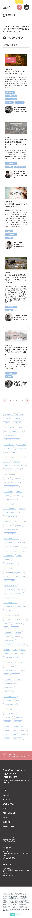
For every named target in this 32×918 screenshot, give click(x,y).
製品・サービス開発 (9, 581)
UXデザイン (20, 572)
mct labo (18, 632)
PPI (22, 431)
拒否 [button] (19, 914)
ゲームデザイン (17, 636)
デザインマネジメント (10, 696)
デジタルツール (8, 662)
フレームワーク (8, 619)
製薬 (5, 431)
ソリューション (17, 495)
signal (25, 521)
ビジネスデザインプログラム (11, 615)
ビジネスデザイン (9, 444)
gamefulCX (15, 628)
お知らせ (6, 636)
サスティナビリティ (9, 427)
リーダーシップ (8, 709)
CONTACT (7, 822)
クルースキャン (22, 606)
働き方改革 (16, 461)
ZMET (6, 465)
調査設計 (23, 734)
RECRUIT (7, 817)
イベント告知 (21, 444)
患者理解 (21, 427)
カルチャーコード (9, 606)
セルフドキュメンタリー (10, 683)
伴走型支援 (19, 717)
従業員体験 (7, 521)
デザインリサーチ (18, 478)
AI (23, 547)
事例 (24, 576)
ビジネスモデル (22, 645)
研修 (5, 734)
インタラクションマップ (18, 653)
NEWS (5, 808)
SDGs (16, 521)
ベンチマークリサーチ (10, 705)
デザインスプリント (9, 640)
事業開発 (19, 491)
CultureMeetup (17, 623)
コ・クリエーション (9, 457)
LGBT (6, 675)
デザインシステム (8, 687)
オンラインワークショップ (11, 512)
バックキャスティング (9, 508)
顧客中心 (6, 423)
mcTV (6, 576)
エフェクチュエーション (10, 602)
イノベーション (8, 448)
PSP (5, 435)
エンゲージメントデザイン (11, 538)
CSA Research (8, 572)
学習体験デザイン (18, 726)
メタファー (20, 589)
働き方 (6, 453)
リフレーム (7, 593)
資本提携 (6, 739)
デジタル (18, 700)
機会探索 (15, 547)
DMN (13, 453)
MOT (15, 649)
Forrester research (10, 585)
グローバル (17, 418)
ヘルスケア (17, 423)
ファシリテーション (9, 666)
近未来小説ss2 (18, 593)
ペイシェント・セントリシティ (11, 440)
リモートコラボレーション (11, 487)
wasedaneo (15, 675)
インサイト (7, 418)
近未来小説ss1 (8, 555)
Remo (6, 653)
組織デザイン (19, 414)
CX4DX (6, 623)
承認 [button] (13, 914)
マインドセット (22, 551)
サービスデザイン (9, 542)
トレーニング (21, 542)
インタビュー (7, 679)
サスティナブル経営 (9, 504)
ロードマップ (7, 717)
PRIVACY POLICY (10, 826)
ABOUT (6, 794)
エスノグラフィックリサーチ (11, 474)
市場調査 (6, 730)
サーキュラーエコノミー (10, 564)
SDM (12, 435)
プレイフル (15, 576)
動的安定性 (18, 722)
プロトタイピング (21, 619)
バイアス (19, 662)
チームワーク (22, 457)
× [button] (27, 890)
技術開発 (19, 525)
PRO (5, 628)
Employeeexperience (10, 598)
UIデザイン (7, 559)
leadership (7, 632)
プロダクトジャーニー (10, 670)
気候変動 (6, 495)
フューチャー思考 (9, 568)
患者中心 (13, 431)
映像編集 (6, 649)
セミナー (6, 461)
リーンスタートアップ (9, 713)
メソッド (6, 547)
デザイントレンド (8, 692)
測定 (15, 730)
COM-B (19, 555)
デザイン (6, 478)
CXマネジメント (8, 482)
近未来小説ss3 (18, 739)
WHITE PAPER (9, 812)
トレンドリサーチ (8, 645)
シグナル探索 (7, 611)
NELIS (23, 649)
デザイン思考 (20, 448)
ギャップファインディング (10, 517)
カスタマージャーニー (10, 500)
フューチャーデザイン (10, 534)
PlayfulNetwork (9, 551)
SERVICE (6, 799)
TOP (4, 790)
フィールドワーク (8, 589)
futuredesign (8, 470)
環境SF (22, 508)
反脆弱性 (6, 726)
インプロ (18, 679)
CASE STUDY (8, 803)
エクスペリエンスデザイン (19, 465)
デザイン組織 (7, 700)
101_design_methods (11, 529)
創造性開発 (7, 722)
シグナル (19, 482)
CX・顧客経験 (7, 414)
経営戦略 (13, 734)
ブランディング (8, 525)
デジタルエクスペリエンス (11, 658)
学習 (21, 670)
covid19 (19, 470)
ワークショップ (8, 491)
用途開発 (23, 730)
